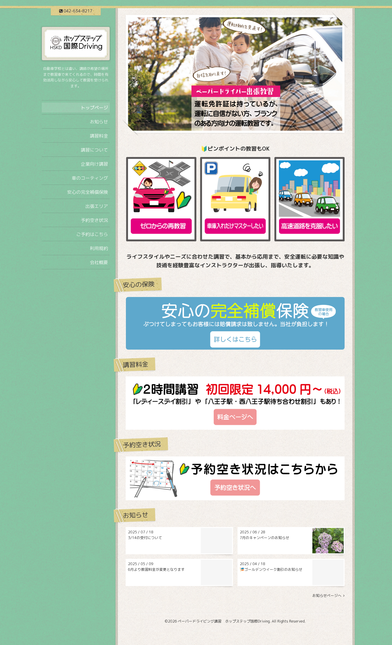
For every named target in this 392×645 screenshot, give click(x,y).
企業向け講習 (94, 164)
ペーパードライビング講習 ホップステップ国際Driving (224, 621)
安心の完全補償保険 (87, 192)
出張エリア (96, 206)
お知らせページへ (327, 595)
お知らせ (99, 121)
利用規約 (99, 248)
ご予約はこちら (92, 234)
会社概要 (99, 262)
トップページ (94, 107)
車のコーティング (90, 178)
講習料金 (99, 135)
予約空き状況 (94, 220)
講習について (94, 150)
